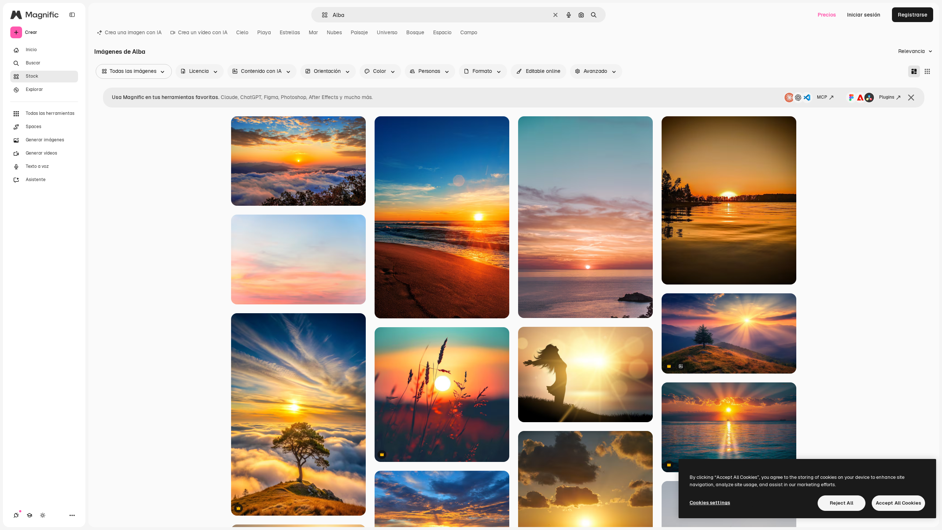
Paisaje (359, 32)
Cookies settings (710, 502)
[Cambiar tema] (43, 515)
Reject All (841, 503)
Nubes (334, 32)
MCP (822, 97)
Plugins (886, 97)
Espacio (442, 32)
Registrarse (912, 14)
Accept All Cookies (898, 503)
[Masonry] (914, 71)
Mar (313, 32)
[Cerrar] (911, 97)
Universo (387, 32)
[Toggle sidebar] (72, 15)
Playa (264, 32)
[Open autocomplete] (322, 15)
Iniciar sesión (863, 14)
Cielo (242, 32)
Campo (468, 32)
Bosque (415, 32)
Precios (827, 14)
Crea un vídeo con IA (202, 32)
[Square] (927, 71)
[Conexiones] (16, 515)
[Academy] (29, 515)
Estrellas (290, 32)
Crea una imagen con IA (133, 32)
